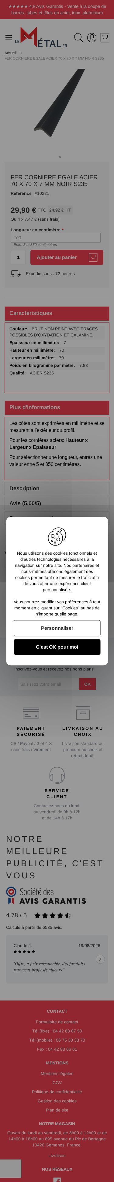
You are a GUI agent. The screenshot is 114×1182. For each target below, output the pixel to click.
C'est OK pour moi (57, 647)
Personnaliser (57, 628)
